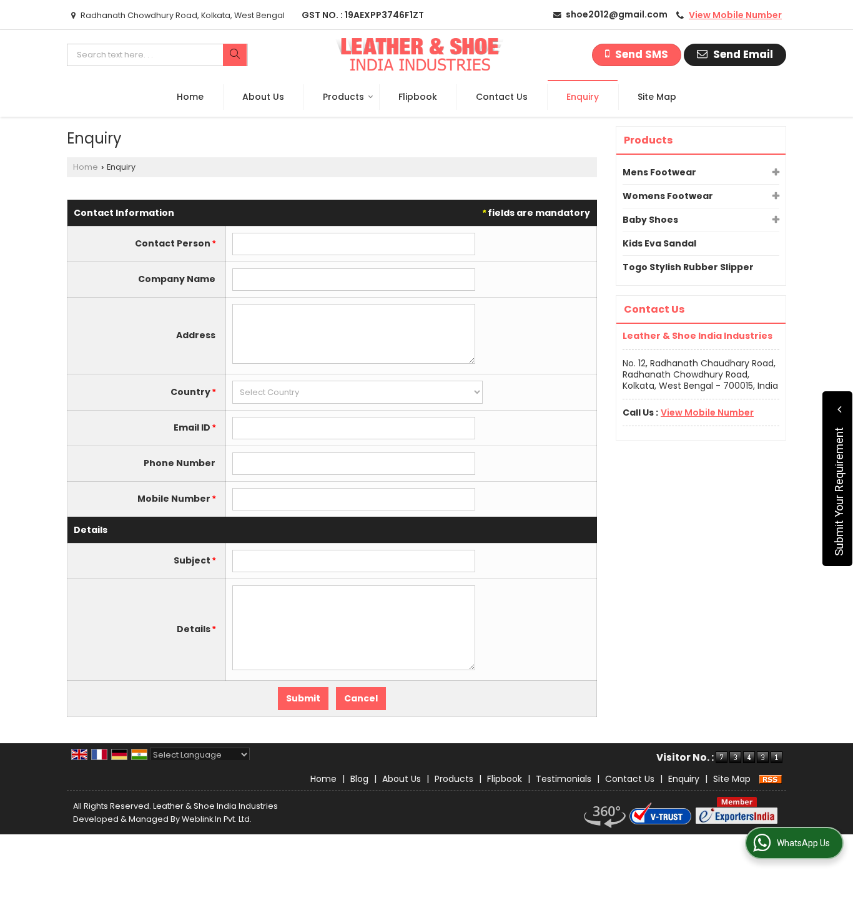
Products (343, 96)
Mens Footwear (659, 172)
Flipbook (417, 96)
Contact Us (502, 96)
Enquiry (582, 96)
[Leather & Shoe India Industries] (419, 55)
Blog (359, 779)
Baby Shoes (650, 219)
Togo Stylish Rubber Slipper (688, 267)
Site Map (657, 96)
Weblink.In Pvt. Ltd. (217, 819)
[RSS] (770, 779)
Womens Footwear (668, 196)
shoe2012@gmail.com (617, 14)
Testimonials (563, 779)
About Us (263, 96)
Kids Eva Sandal (659, 243)
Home (190, 96)
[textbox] (157, 55)
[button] (735, 15)
